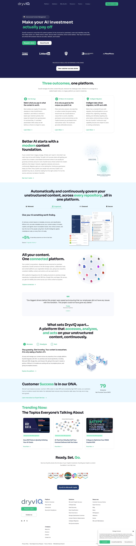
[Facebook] (24, 521)
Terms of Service (48, 543)
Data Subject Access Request (36, 543)
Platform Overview (49, 502)
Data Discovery (72, 507)
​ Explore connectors (29, 284)
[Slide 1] (66, 310)
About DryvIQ (44, 43)
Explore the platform (29, 371)
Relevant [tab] (31, 206)
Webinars (95, 515)
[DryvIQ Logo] (24, 4)
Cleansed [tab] (84, 206)
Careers (47, 534)
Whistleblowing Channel (58, 543)
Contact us (29, 514)
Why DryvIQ (63, 4)
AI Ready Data (72, 504)
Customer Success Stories (99, 502)
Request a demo (112, 4)
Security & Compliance (50, 510)
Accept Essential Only (117, 542)
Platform (46, 4)
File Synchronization (74, 523)
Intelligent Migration (74, 520)
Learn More (28, 130)
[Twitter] (27, 521)
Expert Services (96, 504)
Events (94, 518)
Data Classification (73, 510)
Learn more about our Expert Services (34, 397)
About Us (47, 529)
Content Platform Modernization (77, 518)
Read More (26, 446)
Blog (94, 507)
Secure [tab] (110, 206)
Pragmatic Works (31, 242)
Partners (80, 4)
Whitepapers (96, 512)
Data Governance (73, 512)
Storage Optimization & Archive (76, 515)
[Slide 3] (69, 310)
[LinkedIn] (21, 521)
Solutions (54, 4)
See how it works (28, 178)
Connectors (48, 507)
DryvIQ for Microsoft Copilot (68, 487)
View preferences (129, 542)
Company (87, 4)
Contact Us (48, 537)
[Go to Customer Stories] (68, 53)
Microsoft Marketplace (98, 520)
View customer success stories (68, 68)
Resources (72, 4)
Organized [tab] (57, 206)
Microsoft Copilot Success (75, 502)
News (94, 510)
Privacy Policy (25, 543)
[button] (133, 531)
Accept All (104, 542)
